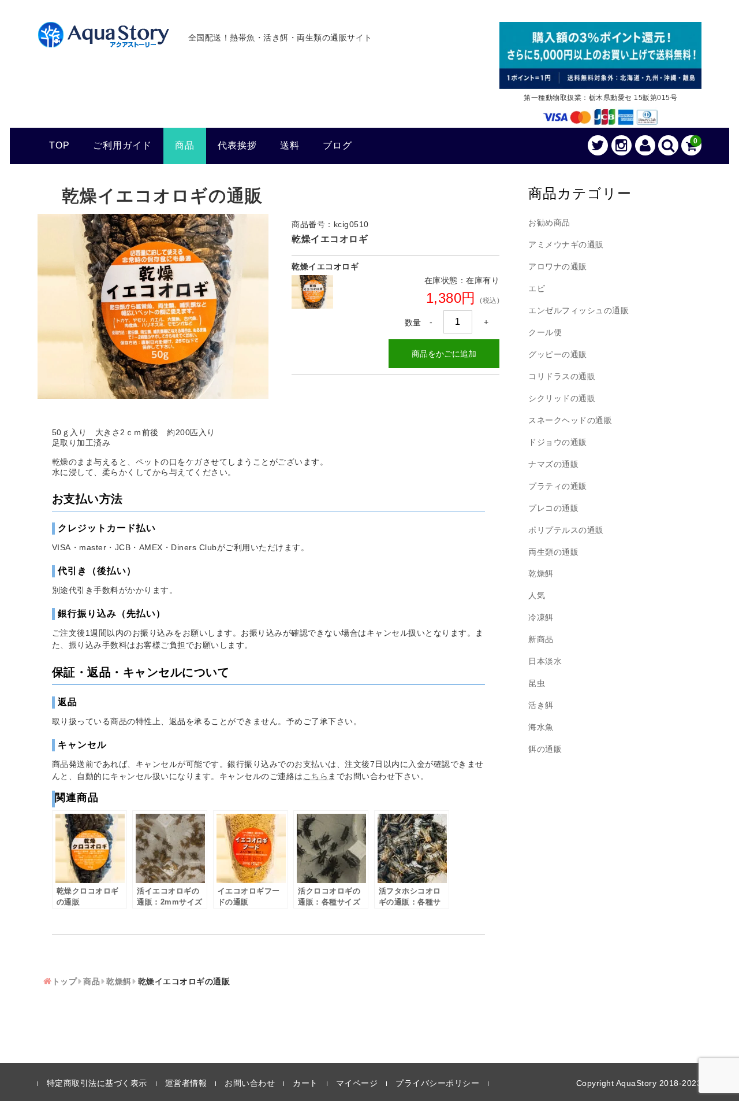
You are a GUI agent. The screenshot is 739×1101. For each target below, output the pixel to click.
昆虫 (536, 683)
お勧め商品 (549, 222)
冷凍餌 (541, 617)
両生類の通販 (553, 552)
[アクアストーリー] (104, 41)
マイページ (357, 1083)
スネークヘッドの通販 (570, 420)
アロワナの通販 (557, 266)
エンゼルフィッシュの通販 (578, 310)
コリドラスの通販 (561, 376)
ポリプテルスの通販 (566, 530)
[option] (153, 306)
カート (305, 1083)
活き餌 (541, 705)
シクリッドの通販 (561, 398)
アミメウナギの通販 (566, 244)
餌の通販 (545, 749)
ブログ (337, 145)
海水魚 (541, 727)
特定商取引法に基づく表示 (97, 1083)
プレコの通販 (553, 508)
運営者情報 (186, 1083)
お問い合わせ (250, 1083)
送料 (290, 145)
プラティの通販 (557, 486)
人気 (536, 595)
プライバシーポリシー (437, 1083)
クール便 (545, 332)
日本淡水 (545, 661)
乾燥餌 (119, 981)
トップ (64, 981)
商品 (185, 145)
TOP (59, 145)
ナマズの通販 (553, 464)
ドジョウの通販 (557, 442)
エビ (536, 288)
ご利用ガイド (122, 145)
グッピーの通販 (557, 354)
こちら (316, 776)
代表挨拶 (237, 145)
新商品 (541, 639)
